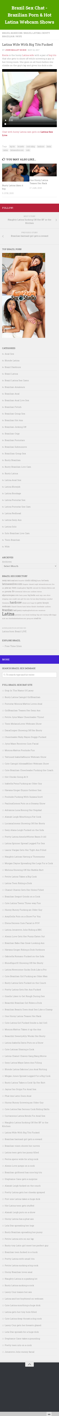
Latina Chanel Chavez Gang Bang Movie (26, 1056)
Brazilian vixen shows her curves (22, 1145)
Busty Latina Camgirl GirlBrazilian (22, 697)
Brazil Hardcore (12, 33)
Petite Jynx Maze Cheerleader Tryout (24, 717)
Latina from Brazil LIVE (14, 631)
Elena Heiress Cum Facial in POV (22, 923)
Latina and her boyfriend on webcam (24, 1298)
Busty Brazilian (13, 460)
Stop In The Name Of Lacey (19, 690)
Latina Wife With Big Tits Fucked (22, 1132)
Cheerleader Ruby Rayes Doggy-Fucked (25, 737)
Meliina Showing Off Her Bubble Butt (24, 869)
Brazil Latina (32, 33)
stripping (5, 599)
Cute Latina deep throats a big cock (23, 1318)
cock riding (30, 146)
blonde (33, 607)
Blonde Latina (12, 360)
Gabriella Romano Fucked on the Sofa (24, 956)
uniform (48, 607)
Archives (7, 561)
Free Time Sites (13, 646)
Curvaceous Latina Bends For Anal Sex (25, 1115)
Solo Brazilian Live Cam (17, 533)
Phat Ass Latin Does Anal (18, 1095)
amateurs (42, 610)
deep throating (41, 599)
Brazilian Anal (12, 393)
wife (31, 55)
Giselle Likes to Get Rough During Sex (25, 996)
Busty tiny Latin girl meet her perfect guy (26, 1245)
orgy (41, 595)
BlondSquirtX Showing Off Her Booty (24, 963)
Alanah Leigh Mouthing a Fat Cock (23, 816)
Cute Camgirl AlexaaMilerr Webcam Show (27, 763)
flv (13, 591)
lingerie (25, 584)
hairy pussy (23, 595)
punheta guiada (7, 628)
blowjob (46, 603)
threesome (5, 603)
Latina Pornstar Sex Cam (18, 506)
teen (14, 587)
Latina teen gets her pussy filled (22, 1152)
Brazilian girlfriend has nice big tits (23, 1172)
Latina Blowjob (12, 486)
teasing (45, 615)
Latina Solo (10, 526)
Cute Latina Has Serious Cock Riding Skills (27, 1109)
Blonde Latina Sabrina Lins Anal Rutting (26, 1069)
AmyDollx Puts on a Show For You (23, 916)
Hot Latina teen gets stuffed (19, 1205)
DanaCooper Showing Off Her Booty (23, 730)
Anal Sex (9, 353)
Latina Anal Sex (13, 480)
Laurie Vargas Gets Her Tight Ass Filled (25, 850)
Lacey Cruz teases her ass (18, 1292)
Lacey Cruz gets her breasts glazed (23, 1325)
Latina (25, 55)
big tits (52, 55)
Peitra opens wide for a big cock (21, 1159)
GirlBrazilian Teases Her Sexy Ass (22, 710)
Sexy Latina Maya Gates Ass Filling (23, 1062)
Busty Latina (11, 473)
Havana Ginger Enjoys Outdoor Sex (23, 790)
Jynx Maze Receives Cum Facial (22, 743)
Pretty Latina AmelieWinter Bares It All (25, 836)
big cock (40, 615)
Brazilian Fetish (13, 407)
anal (37, 595)
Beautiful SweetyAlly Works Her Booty (25, 1036)
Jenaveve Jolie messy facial (19, 1351)
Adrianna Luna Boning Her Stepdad (23, 810)
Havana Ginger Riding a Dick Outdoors (25, 949)
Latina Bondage (13, 493)
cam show (46, 595)
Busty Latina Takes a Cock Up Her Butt (25, 1082)
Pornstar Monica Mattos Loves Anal (23, 703)
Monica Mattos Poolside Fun (20, 750)
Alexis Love (26, 603)
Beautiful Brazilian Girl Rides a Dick (23, 1002)
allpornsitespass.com (10, 595)
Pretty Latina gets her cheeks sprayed (25, 1192)
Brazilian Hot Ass (14, 420)
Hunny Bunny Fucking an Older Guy (23, 909)
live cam (27, 599)
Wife (19, 36)
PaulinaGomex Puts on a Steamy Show (25, 803)
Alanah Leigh (33, 584)
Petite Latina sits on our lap (19, 1238)
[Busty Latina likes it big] (15, 173)
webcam (6, 606)
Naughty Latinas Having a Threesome (25, 856)
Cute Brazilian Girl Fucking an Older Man (26, 976)
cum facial (26, 615)
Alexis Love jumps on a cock (20, 1165)
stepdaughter (21, 588)
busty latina (26, 607)
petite (39, 603)
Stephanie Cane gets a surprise (21, 1179)
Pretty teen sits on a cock (18, 1345)
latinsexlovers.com (45, 584)
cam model (13, 599)
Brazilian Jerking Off (15, 426)
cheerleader (40, 607)
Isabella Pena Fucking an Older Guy (23, 783)
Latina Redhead (13, 513)
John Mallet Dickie (15, 50)
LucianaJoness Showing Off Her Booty (25, 823)
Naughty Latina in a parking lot (21, 1278)
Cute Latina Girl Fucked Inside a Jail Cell (26, 1022)
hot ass (32, 599)
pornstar (8, 591)
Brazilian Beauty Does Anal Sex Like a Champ (29, 1009)
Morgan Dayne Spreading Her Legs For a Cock (29, 863)
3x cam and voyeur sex (19, 628)
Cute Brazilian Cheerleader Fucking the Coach (29, 770)
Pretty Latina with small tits (20, 1258)
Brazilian (7, 610)
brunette (21, 146)
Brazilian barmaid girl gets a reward (23, 1139)
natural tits (37, 588)
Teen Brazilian (12, 539)
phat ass (8, 588)
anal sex (14, 580)
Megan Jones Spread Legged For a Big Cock (27, 1076)
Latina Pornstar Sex (15, 500)
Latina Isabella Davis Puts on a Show (24, 1042)
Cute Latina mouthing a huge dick (22, 1305)
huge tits (34, 603)
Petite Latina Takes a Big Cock (21, 876)
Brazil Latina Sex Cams (17, 380)
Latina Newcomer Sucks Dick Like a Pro (26, 969)
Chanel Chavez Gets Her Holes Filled (24, 889)
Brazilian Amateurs (15, 387)
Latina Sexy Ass (13, 520)
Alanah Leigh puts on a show (20, 1212)
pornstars (18, 615)
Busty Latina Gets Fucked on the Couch (25, 982)
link (56, 1372)
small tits (37, 618)
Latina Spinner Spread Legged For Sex (25, 843)
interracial (18, 592)
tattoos (39, 592)
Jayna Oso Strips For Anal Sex (20, 1089)
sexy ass (6, 580)
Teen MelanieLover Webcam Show (23, 723)
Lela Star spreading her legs (19, 1225)
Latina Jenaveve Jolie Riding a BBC (23, 929)
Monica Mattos (46, 588)
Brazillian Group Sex (15, 453)
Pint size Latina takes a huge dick (22, 1199)
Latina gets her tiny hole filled (21, 1312)
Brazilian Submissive (16, 446)
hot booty (45, 580)
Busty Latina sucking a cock (19, 1285)
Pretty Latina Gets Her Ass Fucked (23, 989)
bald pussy (17, 610)
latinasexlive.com (16, 150)
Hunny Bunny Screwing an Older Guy (24, 1102)
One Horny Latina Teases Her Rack (23, 1016)
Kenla (5, 55)
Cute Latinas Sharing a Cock (19, 1049)
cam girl (20, 599)
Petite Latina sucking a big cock (21, 1265)
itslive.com (26, 592)
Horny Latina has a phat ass (19, 1218)
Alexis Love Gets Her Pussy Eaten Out (25, 936)
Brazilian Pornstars (15, 440)
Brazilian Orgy (12, 433)
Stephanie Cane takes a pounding (22, 1338)
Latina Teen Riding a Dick (18, 883)
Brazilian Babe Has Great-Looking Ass (24, 943)
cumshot (49, 599)
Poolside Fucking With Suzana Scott (24, 796)
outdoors (34, 592)
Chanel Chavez (16, 607)
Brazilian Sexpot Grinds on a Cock (22, 896)
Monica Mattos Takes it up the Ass (23, 1029)
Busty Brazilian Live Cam (18, 466)
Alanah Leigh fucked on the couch (23, 1185)
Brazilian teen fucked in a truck (21, 1252)
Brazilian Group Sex (15, 413)
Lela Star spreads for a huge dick (22, 1331)
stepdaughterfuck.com (30, 610)
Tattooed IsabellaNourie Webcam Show (25, 757)
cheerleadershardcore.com (17, 618)
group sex (30, 618)
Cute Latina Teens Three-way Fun (23, 903)
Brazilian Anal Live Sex (17, 400)
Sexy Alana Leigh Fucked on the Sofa (24, 830)
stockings (33, 615)
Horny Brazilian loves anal (18, 1272)
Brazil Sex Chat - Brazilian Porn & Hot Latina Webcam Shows (29, 15)
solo (50, 615)
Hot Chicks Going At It (16, 776)
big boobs (31, 595)
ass (7, 618)
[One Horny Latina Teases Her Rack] (43, 170)
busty (39, 581)
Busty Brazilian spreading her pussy (24, 1232)
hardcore (41, 146)
